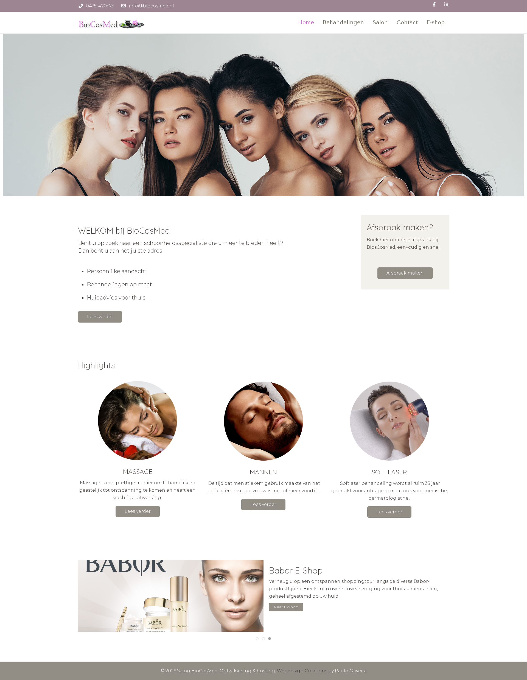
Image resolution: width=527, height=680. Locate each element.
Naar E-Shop (286, 606)
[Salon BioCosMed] (112, 22)
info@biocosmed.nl (151, 6)
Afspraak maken (405, 273)
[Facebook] (434, 4)
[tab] (257, 638)
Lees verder (100, 316)
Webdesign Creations (302, 670)
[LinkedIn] (446, 4)
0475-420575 (100, 6)
